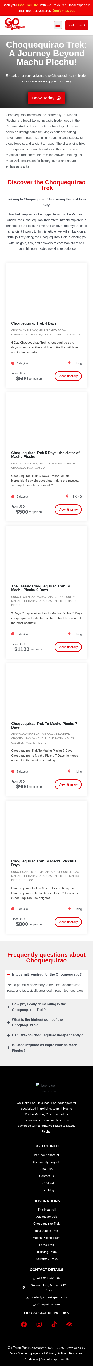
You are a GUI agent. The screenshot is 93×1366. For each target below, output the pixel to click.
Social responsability (55, 1359)
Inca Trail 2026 (28, 5)
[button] (58, 25)
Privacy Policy (56, 1353)
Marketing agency (31, 1353)
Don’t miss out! (64, 10)
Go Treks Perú (18, 1347)
